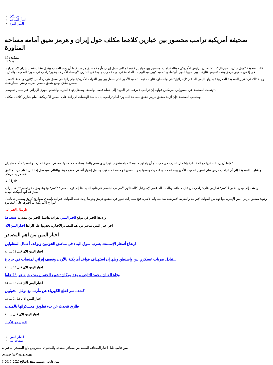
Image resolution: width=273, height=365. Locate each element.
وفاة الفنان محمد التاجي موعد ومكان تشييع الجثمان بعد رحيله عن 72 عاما (62, 275)
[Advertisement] (136, 130)
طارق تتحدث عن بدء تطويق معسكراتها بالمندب (42, 306)
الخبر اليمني (68, 217)
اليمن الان (16, 16)
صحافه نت (17, 340)
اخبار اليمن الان (15, 225)
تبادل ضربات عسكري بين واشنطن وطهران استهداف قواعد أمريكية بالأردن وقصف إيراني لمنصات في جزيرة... (90, 259)
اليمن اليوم (17, 23)
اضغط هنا (11, 217)
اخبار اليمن (17, 337)
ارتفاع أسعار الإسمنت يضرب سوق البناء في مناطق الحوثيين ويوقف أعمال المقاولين (70, 243)
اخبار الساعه (18, 19)
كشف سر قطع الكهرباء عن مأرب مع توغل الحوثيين (45, 291)
